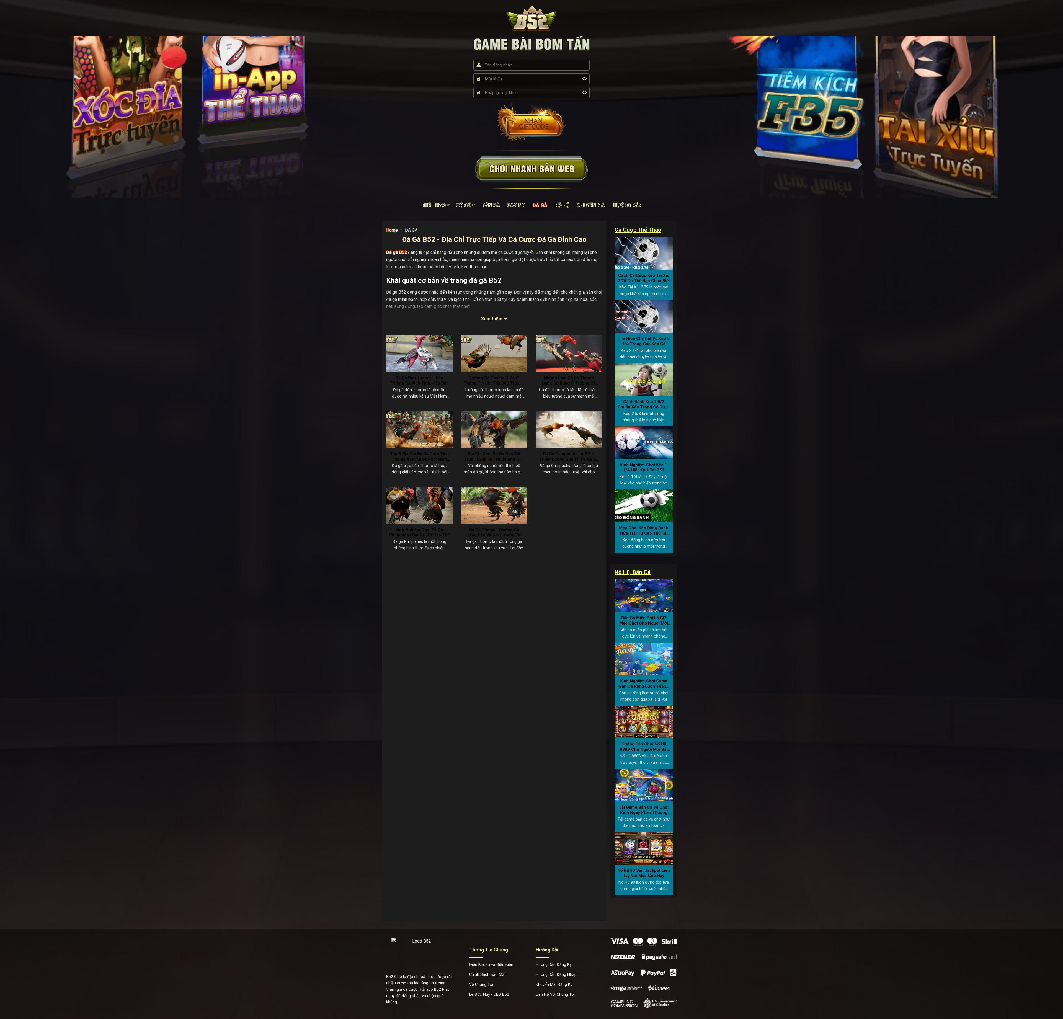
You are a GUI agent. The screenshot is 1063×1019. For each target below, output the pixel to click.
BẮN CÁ (491, 205)
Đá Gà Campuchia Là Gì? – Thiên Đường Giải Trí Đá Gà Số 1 (568, 456)
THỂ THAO (433, 205)
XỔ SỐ (463, 205)
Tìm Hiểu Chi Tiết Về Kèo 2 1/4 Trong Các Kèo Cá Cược (644, 341)
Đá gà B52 (396, 252)
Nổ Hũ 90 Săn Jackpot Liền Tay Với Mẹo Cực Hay (643, 873)
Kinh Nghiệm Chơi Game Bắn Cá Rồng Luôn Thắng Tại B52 (644, 684)
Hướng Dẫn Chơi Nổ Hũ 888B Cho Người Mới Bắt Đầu (644, 747)
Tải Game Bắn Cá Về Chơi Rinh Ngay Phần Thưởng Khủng (644, 810)
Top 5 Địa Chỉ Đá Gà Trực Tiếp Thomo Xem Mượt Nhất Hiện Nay (419, 456)
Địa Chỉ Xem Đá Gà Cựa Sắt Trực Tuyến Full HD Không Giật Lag (494, 456)
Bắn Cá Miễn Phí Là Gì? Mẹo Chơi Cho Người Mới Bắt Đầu (643, 620)
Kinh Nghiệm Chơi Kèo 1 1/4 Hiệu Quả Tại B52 (643, 467)
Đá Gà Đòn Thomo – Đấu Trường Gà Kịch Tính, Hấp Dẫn (419, 380)
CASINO (516, 205)
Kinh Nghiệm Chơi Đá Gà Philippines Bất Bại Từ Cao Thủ (419, 532)
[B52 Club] (532, 17)
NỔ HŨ (562, 205)
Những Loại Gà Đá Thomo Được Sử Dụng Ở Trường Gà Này (569, 380)
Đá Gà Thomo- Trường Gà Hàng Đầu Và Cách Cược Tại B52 (494, 532)
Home (392, 230)
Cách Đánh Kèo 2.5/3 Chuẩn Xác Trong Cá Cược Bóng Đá (644, 404)
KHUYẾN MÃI (591, 205)
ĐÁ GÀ (540, 205)
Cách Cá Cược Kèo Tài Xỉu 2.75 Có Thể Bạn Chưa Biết (644, 278)
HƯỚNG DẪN (627, 205)
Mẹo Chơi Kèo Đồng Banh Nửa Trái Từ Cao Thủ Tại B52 (643, 530)
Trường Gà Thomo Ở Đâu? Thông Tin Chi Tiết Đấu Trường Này (494, 380)
